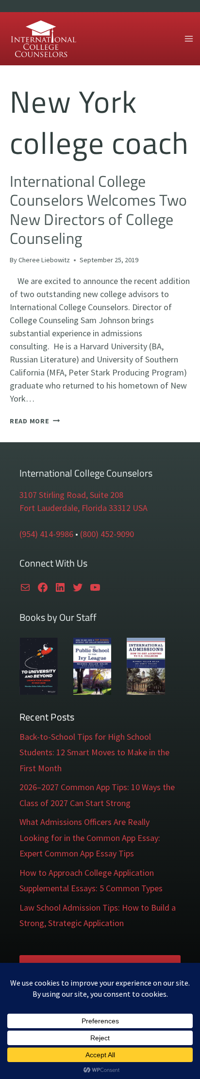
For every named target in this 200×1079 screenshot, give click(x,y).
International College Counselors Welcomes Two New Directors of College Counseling (98, 209)
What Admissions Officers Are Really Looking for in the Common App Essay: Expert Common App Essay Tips (89, 837)
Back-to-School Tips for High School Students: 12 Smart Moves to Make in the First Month (94, 752)
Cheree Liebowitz (44, 259)
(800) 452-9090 (107, 534)
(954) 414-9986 (46, 534)
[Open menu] (189, 38)
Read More (35, 421)
